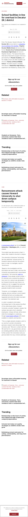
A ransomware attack (8, 245)
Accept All (14, 514)
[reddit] (16, 37)
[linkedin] (11, 37)
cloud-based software (12, 316)
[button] (3, 3)
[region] (14, 511)
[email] (19, 37)
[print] (25, 37)
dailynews (4, 11)
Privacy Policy (14, 510)
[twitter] (14, 37)
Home (3, 187)
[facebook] (9, 37)
